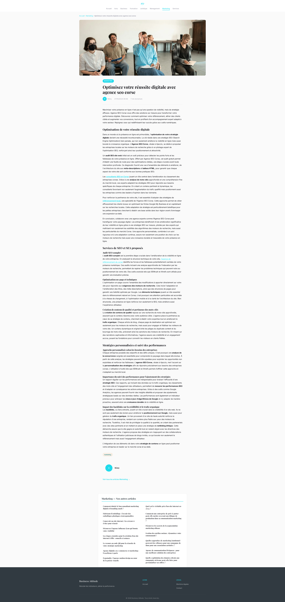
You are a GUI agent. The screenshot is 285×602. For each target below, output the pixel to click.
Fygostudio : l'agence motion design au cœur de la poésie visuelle (120, 559)
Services (176, 8)
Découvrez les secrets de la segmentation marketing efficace (162, 527)
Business (123, 8)
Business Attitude (88, 581)
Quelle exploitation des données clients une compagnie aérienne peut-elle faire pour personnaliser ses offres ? (162, 560)
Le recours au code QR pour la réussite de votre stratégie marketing (119, 544)
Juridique (143, 8)
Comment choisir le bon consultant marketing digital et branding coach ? (121, 507)
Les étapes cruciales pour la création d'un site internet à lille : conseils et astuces (120, 537)
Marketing (166, 8)
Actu (116, 8)
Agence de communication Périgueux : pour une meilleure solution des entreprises (162, 551)
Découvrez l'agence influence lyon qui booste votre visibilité (120, 529)
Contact (179, 588)
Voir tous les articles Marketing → (116, 479)
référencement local (111, 201)
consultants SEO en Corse (117, 176)
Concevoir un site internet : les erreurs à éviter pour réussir (118, 522)
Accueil (109, 8)
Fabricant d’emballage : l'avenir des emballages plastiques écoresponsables (118, 514)
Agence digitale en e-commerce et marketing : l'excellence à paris (121, 552)
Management (155, 8)
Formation (133, 8)
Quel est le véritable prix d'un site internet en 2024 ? (163, 507)
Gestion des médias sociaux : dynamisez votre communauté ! (163, 534)
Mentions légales (182, 584)
